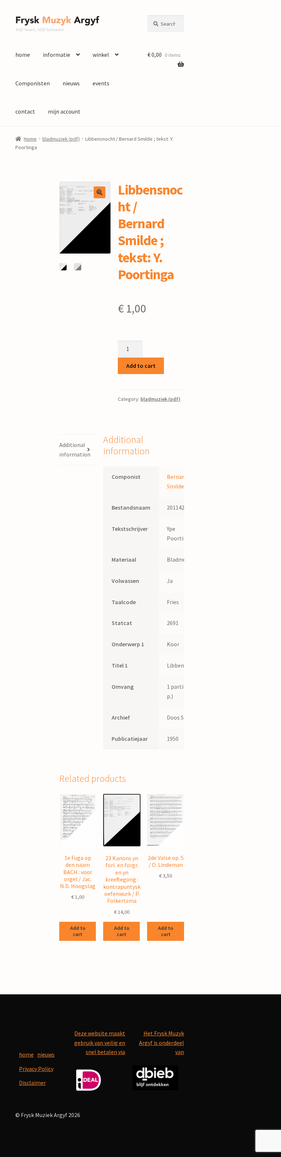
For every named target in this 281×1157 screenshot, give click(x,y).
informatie (56, 54)
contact (25, 111)
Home (30, 139)
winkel (101, 54)
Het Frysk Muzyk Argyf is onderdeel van (161, 1043)
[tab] (77, 450)
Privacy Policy (36, 1068)
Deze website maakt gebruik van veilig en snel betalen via (99, 1043)
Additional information (74, 449)
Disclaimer (32, 1082)
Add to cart (141, 365)
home (22, 54)
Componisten (32, 83)
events (101, 83)
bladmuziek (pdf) (61, 139)
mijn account (64, 111)
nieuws (71, 83)
